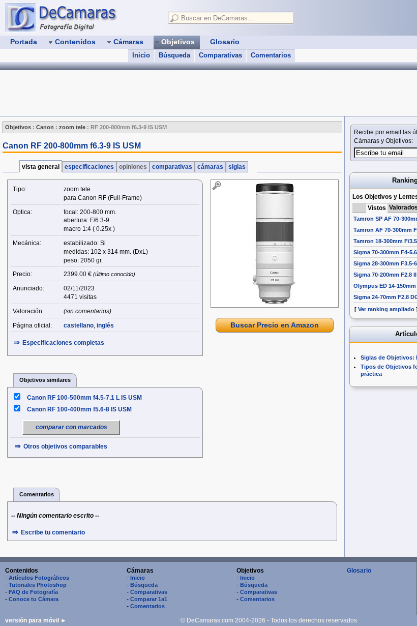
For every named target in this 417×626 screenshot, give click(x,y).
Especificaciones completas (63, 342)
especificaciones (89, 166)
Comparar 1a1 (148, 599)
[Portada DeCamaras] (81, 17)
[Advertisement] (185, 93)
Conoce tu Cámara (33, 599)
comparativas (172, 166)
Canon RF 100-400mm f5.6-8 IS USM (79, 409)
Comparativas (220, 55)
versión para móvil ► (36, 620)
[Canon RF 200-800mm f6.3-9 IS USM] (274, 243)
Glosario (359, 570)
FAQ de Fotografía (33, 592)
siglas (237, 166)
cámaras (210, 166)
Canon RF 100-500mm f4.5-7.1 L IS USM (84, 397)
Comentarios (271, 55)
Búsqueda (174, 55)
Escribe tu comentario (53, 532)
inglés (105, 325)
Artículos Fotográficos (39, 578)
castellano (79, 325)
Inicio (141, 55)
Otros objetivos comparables (65, 446)
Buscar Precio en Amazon (274, 325)
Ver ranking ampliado (386, 309)
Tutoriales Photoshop (38, 585)
